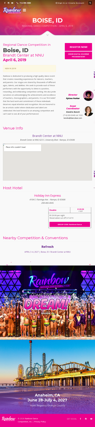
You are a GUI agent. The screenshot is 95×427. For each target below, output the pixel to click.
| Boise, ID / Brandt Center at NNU (47, 252)
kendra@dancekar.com (73, 118)
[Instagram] (8, 3)
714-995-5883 (25, 3)
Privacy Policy (40, 421)
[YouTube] (12, 3)
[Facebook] (5, 3)
